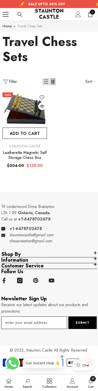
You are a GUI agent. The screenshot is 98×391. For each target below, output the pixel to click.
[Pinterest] (36, 280)
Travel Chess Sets (29, 26)
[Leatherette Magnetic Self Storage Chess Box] (25, 109)
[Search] (20, 15)
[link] (27, 383)
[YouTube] (51, 280)
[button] (46, 81)
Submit (82, 322)
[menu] (6, 14)
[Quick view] (42, 106)
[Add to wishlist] (42, 97)
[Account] (78, 14)
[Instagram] (20, 280)
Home (7, 26)
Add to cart (25, 133)
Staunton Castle (24, 146)
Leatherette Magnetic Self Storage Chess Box (25, 155)
